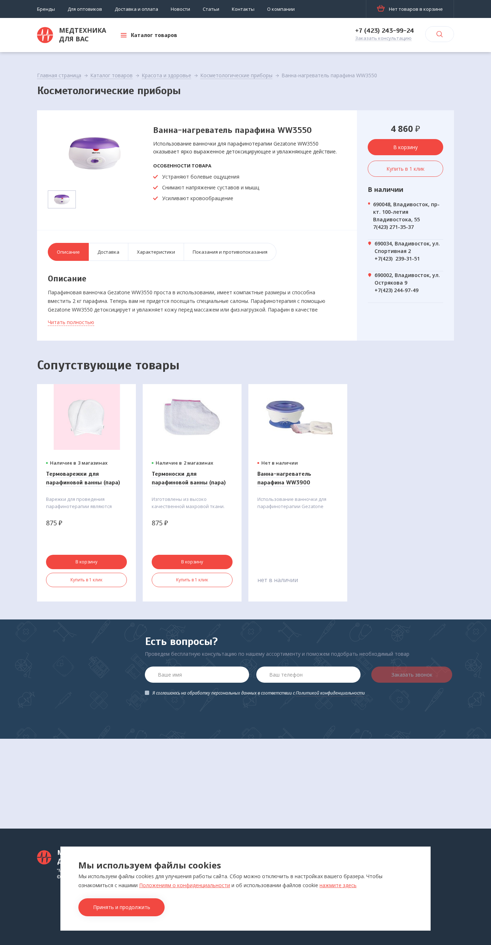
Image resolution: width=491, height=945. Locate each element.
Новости (180, 9)
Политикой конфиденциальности (330, 693)
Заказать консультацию (383, 38)
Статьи (211, 9)
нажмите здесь (338, 885)
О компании (281, 9)
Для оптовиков (85, 9)
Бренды (46, 9)
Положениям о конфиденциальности (184, 885)
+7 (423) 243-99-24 (384, 30)
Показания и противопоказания (230, 252)
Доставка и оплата (136, 9)
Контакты (243, 9)
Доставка (108, 252)
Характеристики (156, 252)
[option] (94, 153)
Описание (68, 252)
